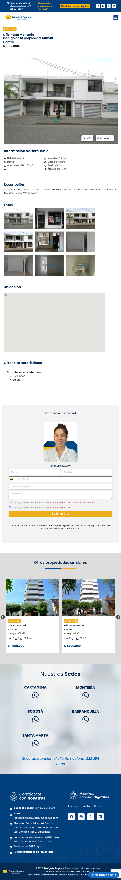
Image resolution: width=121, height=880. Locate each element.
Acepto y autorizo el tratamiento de (53, 502)
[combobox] (12, 479)
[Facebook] (103, 6)
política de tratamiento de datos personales (53, 874)
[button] (115, 17)
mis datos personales (59, 507)
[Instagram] (98, 6)
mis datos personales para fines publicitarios (71, 502)
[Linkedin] (114, 6)
